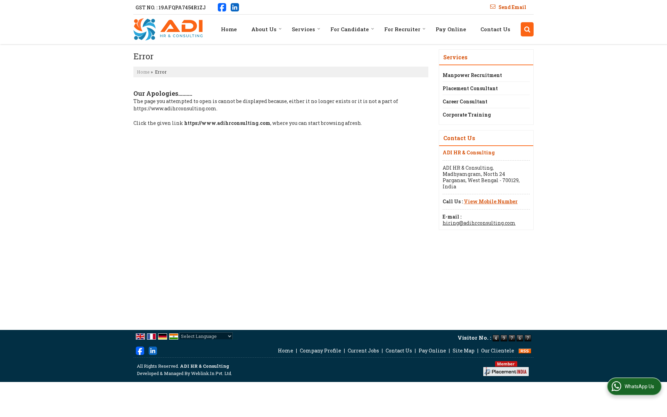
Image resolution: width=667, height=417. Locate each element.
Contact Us (495, 29)
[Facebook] (222, 6)
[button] (491, 201)
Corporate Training (467, 114)
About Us (264, 29)
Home (229, 29)
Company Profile (320, 350)
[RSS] (525, 350)
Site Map (464, 350)
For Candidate (349, 29)
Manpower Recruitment (472, 75)
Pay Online (451, 29)
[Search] (527, 29)
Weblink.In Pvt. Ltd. (211, 373)
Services (303, 29)
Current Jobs (363, 350)
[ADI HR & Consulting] (168, 29)
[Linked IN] (235, 6)
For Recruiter (402, 29)
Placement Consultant (470, 88)
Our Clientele (497, 350)
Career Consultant (465, 101)
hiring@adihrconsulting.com (479, 223)
